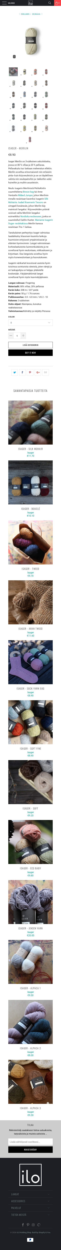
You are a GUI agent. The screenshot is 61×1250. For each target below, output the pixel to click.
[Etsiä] (50, 3)
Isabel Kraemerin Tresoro (30, 202)
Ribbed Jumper (25, 195)
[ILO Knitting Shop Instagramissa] (33, 1225)
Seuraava (36, 14)
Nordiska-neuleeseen (30, 216)
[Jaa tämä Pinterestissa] (30, 372)
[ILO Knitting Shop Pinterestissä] (28, 1225)
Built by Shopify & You (41, 1232)
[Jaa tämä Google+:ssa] (38, 372)
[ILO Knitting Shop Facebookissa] (23, 1225)
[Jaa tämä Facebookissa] (22, 372)
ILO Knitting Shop (24, 1232)
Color (11, 317)
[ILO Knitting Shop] (30, 3)
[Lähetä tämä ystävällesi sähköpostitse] (45, 372)
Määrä (11, 330)
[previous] (11, 41)
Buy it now (30, 352)
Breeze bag (28, 192)
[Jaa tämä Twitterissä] (14, 372)
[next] (50, 41)
